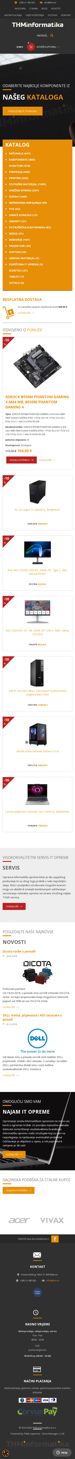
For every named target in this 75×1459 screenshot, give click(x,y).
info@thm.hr (50, 2)
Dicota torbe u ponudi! (19, 951)
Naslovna (20, 8)
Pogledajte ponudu (22, 111)
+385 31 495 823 (27, 2)
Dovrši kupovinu (46, 46)
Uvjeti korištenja (35, 15)
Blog (44, 8)
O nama (33, 8)
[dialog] (6, 1453)
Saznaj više (24, 312)
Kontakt (66, 15)
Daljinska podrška (17, 1190)
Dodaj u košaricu (20, 460)
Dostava (52, 15)
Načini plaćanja (13, 15)
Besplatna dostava (22, 299)
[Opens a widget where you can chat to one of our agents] (62, 1452)
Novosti (55, 8)
